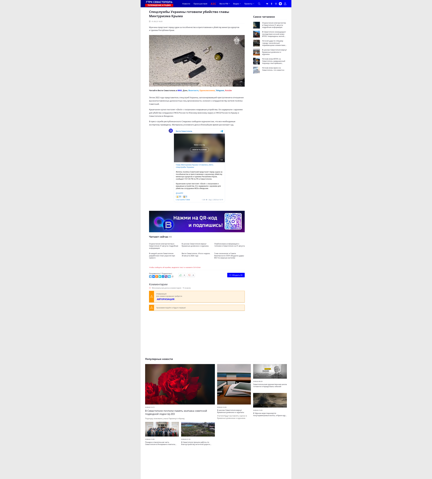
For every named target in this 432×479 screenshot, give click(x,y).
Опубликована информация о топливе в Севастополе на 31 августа (229, 245)
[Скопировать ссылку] (172, 276)
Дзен (185, 90)
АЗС (213, 4)
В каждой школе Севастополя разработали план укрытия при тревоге (162, 255)
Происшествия (200, 3)
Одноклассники (207, 90)
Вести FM (223, 3)
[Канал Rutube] (276, 3)
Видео (236, 3)
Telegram (220, 90)
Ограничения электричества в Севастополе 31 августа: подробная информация (163, 246)
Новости (186, 3)
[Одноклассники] (271, 3)
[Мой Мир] (163, 276)
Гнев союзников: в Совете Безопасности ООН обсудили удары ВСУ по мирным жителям (229, 255)
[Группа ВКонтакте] (267, 3)
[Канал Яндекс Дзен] (280, 3)
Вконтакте (193, 90)
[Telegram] (150, 276)
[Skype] (169, 276)
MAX (180, 90)
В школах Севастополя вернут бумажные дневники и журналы (195, 245)
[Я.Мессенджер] (160, 276)
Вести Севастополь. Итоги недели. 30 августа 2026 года (196, 254)
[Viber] (166, 276)
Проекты (248, 3)
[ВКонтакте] (153, 276)
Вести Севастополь (167, 90)
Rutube (228, 90)
